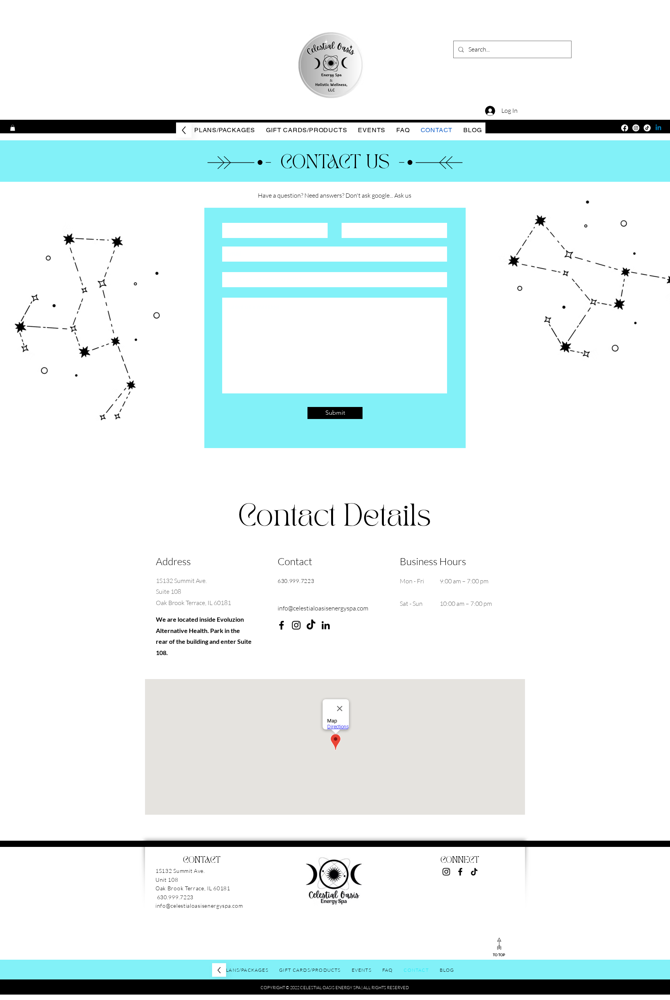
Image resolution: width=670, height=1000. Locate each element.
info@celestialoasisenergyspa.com (323, 608)
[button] (12, 128)
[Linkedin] (658, 127)
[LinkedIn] (326, 625)
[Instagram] (635, 127)
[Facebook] (624, 127)
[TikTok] (647, 127)
